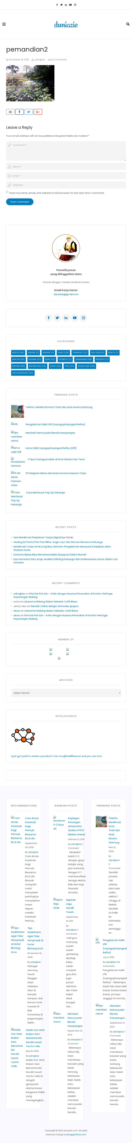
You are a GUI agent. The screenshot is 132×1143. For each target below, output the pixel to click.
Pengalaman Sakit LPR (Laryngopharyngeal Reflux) (55, 424)
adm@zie (40, 59)
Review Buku (35, 366)
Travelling (83, 366)
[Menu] (4, 24)
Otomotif (63, 359)
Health (111, 352)
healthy (16, 359)
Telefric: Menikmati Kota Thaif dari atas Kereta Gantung (59, 407)
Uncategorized (20, 373)
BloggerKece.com (76, 1134)
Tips (67, 366)
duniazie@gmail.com (66, 294)
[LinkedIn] (66, 5)
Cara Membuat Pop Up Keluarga (45, 492)
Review (15, 366)
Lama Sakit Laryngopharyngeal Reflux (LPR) (51, 448)
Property (100, 359)
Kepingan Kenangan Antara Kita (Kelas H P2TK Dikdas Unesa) (76, 826)
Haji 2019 (96, 352)
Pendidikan (81, 359)
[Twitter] (61, 5)
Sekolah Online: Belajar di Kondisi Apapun (54, 606)
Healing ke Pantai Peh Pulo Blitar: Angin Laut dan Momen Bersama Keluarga (58, 542)
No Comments (59, 59)
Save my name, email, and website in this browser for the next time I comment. (57, 193)
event (61, 352)
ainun (17, 610)
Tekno (53, 366)
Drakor (46, 352)
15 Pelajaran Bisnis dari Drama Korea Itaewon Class (56, 473)
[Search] (128, 24)
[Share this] (19, 112)
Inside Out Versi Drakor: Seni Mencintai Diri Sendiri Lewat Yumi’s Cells (35, 1038)
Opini (47, 359)
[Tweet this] (28, 112)
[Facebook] (57, 5)
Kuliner (32, 359)
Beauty (15, 352)
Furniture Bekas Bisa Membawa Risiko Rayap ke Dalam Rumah (50, 554)
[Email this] (10, 112)
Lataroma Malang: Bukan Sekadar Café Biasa (50, 601)
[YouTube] (70, 5)
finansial (78, 352)
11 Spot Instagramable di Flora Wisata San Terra (56, 459)
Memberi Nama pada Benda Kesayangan (50, 432)
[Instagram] (75, 5)
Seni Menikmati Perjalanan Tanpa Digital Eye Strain (43, 537)
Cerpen (31, 352)
